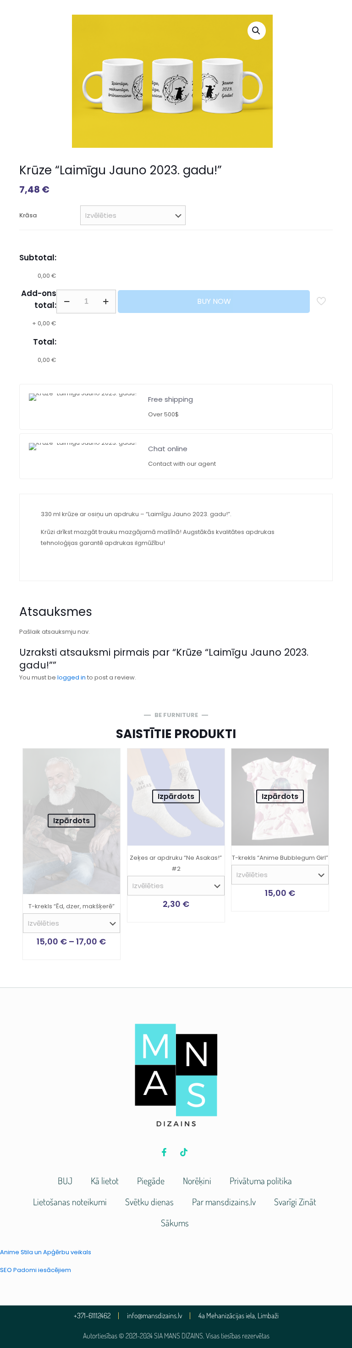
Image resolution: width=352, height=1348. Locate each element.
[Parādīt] (107, 781)
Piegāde (151, 1180)
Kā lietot (105, 1180)
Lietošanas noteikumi (70, 1202)
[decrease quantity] (67, 301)
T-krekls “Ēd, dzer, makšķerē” (71, 906)
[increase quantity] (106, 301)
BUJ (65, 1180)
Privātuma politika (261, 1180)
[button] (257, 31)
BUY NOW (214, 301)
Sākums (175, 1223)
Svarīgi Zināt (295, 1202)
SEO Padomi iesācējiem (35, 1270)
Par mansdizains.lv (224, 1202)
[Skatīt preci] (107, 761)
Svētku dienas (149, 1202)
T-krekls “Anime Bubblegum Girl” (280, 857)
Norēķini (197, 1180)
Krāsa (28, 215)
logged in (71, 677)
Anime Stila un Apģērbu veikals (45, 1252)
